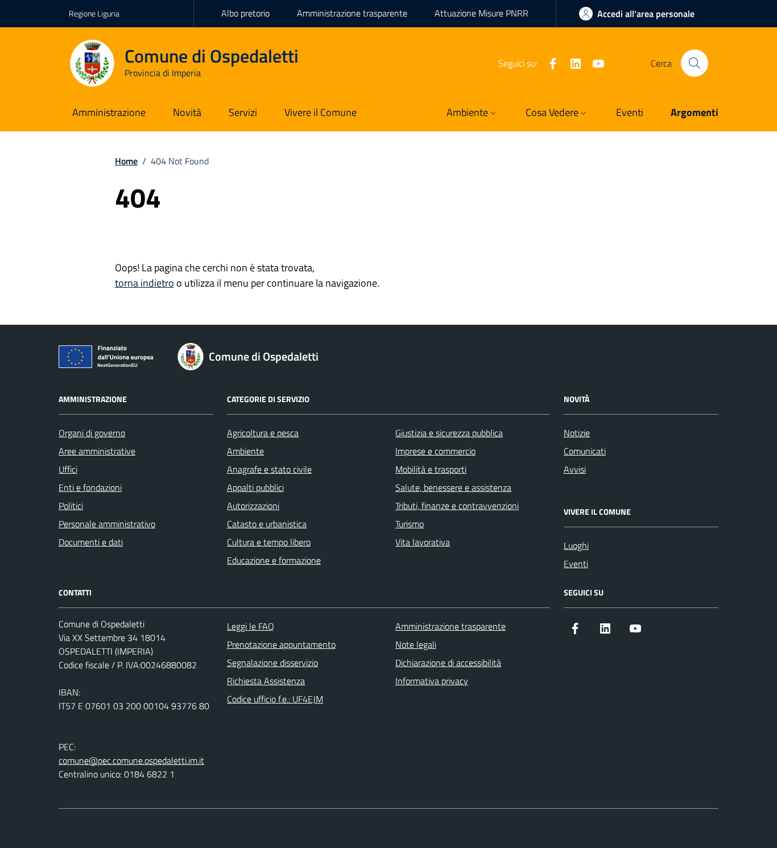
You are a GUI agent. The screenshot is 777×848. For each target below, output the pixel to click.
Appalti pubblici (255, 487)
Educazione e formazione (274, 560)
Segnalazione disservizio (272, 662)
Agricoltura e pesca (263, 433)
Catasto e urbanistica (267, 524)
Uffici (68, 469)
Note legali (415, 644)
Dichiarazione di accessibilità (448, 662)
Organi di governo (92, 433)
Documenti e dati (91, 542)
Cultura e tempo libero (269, 542)
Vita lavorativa (422, 542)
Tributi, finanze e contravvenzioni (457, 505)
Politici (71, 505)
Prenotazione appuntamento (281, 644)
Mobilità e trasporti (430, 469)
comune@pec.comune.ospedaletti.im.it (131, 760)
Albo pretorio (245, 13)
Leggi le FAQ (250, 626)
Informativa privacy (431, 681)
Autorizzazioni (253, 505)
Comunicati (585, 451)
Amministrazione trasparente (352, 13)
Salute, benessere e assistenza (453, 487)
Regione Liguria (94, 13)
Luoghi (576, 545)
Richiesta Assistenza (266, 681)
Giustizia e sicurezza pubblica (449, 433)
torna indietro (144, 283)
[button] (472, 113)
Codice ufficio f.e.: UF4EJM (275, 699)
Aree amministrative (97, 451)
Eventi (576, 563)
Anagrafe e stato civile (269, 469)
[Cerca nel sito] (694, 63)
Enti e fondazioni (90, 487)
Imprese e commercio (435, 451)
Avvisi (575, 469)
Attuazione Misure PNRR (481, 13)
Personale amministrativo (107, 524)
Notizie (577, 433)
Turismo (409, 524)
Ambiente (245, 451)
